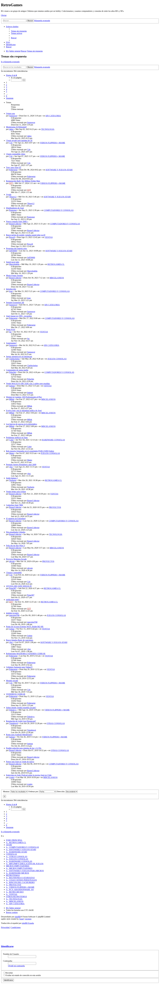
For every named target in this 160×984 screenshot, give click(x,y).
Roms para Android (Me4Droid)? (19, 735)
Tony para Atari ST (13, 167)
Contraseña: (7, 961)
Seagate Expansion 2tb (15, 302)
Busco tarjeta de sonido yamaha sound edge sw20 (25, 235)
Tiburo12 (12, 197)
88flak (11, 399)
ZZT (11, 183)
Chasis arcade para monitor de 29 (19, 140)
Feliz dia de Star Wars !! (15, 546)
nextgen (28, 919)
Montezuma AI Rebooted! (16, 127)
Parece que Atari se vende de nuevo (20, 762)
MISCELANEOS (57, 278)
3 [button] (6, 87)
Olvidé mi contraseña (16, 966)
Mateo (11, 453)
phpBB (17, 917)
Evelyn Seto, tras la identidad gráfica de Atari (24, 410)
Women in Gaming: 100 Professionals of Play (24, 397)
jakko (11, 129)
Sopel (21, 919)
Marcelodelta (14, 264)
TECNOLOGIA (47, 129)
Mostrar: (6, 791)
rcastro (11, 777)
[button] (11, 75)
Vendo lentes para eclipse (16, 491)
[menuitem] (19, 31)
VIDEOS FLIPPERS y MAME (52, 143)
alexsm (12, 561)
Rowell (12, 237)
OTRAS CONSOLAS (56, 723)
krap (11, 291)
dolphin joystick (12, 613)
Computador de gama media (17, 370)
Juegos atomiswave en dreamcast (19, 356)
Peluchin (12, 372)
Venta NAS (10, 329)
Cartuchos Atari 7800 (14, 505)
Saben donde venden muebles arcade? (21, 708)
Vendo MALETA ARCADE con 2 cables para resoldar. (28, 383)
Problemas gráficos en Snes (17, 437)
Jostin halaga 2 (12, 478)
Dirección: (61, 791)
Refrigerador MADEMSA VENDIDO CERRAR (25, 654)
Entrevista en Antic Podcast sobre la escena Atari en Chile (29, 775)
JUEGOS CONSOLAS (57, 359)
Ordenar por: (33, 791)
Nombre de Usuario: (11, 954)
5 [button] (6, 91)
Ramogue (13, 210)
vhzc (11, 467)
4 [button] (6, 89)
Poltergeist (13, 170)
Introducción (11, 289)
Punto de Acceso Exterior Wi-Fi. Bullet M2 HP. (25, 627)
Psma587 (12, 588)
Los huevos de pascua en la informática (21, 424)
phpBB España (28, 923)
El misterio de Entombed (16, 519)
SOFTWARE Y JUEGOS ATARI (59, 170)
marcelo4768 (14, 615)
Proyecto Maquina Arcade (16, 559)
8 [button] (6, 96)
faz (10, 332)
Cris (10, 143)
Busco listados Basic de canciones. (19, 640)
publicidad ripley (12, 600)
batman (12, 386)
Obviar (3, 15)
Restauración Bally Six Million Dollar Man (23, 181)
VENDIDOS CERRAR (15, 694)
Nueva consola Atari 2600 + (17, 221)
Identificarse (7, 946)
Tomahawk (13, 723)
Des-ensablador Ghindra (15, 532)
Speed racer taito (12, 262)
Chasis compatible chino (15, 154)
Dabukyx (12, 710)
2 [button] (6, 85)
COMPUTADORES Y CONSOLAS (59, 210)
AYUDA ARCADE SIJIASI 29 (19, 586)
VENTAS (49, 237)
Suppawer (13, 116)
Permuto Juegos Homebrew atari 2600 (21, 464)
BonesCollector (15, 224)
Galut (11, 440)
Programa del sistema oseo (16, 248)
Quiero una (10, 113)
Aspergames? (11, 343)
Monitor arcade (12, 681)
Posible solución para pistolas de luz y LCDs (23, 748)
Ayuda (8, 194)
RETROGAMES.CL (56, 264)
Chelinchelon (14, 359)
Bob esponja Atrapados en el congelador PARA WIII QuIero (30, 451)
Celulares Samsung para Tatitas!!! (19, 667)
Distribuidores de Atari (15, 208)
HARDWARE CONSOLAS (53, 440)
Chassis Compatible (14, 573)
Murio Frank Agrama (14, 275)
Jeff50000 (13, 251)
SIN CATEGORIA (53, 116)
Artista (11, 629)
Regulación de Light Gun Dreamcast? (21, 721)
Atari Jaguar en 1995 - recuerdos (19, 316)
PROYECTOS (55, 507)
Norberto (12, 480)
